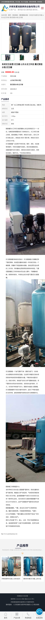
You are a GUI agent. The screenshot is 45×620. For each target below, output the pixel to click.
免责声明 (23, 604)
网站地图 (36, 604)
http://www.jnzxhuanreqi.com (9, 534)
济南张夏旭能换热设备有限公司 (19, 602)
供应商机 (15, 15)
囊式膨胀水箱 (23, 15)
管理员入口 (29, 604)
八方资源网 (16, 604)
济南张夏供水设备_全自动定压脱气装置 (12, 579)
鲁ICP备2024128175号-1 (28, 599)
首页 (9, 15)
